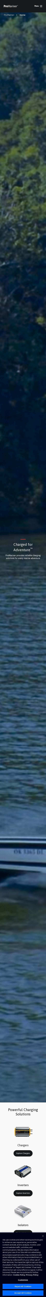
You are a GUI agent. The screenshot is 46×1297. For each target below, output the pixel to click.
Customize (23, 1280)
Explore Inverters (23, 1193)
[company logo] (11, 6)
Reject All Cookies (23, 1286)
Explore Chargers (23, 1153)
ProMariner (9, 15)
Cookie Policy (19, 1275)
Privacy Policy (32, 1275)
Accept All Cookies (23, 1293)
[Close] (43, 1236)
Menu (36, 6)
